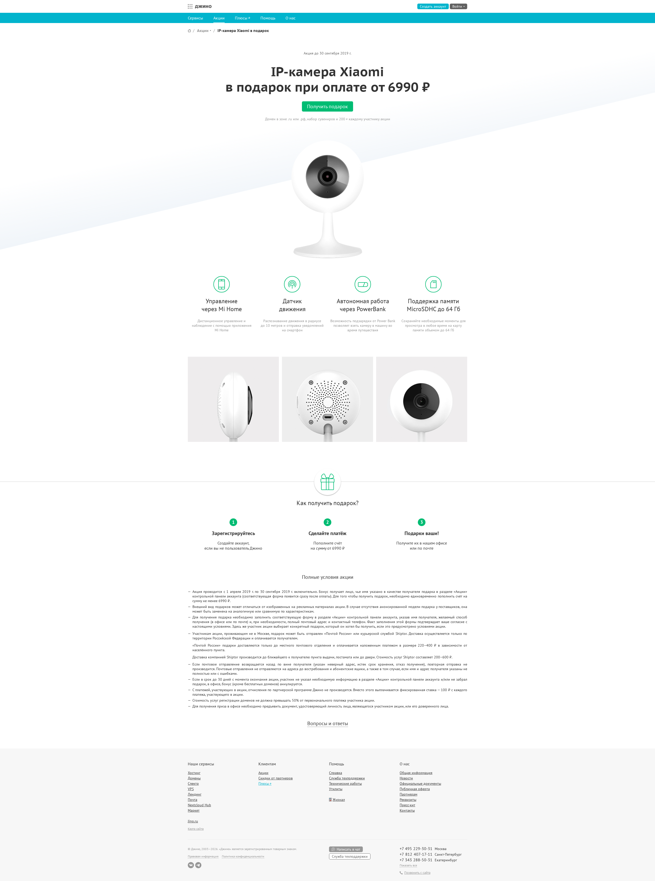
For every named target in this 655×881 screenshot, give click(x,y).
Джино (203, 6)
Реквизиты (408, 799)
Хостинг (194, 772)
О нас (291, 17)
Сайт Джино (189, 30)
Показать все (408, 865)
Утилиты (335, 789)
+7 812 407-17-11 (416, 854)
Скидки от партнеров (275, 778)
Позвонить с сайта (417, 873)
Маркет (194, 810)
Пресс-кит (407, 805)
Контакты (407, 810)
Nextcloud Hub (199, 805)
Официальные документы (420, 783)
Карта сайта (196, 829)
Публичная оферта (415, 789)
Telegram (198, 865)
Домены (194, 778)
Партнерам (408, 794)
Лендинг (194, 794)
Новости (406, 778)
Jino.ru (193, 821)
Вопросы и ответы (327, 723)
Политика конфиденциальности (243, 856)
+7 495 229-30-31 (416, 848)
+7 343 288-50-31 (416, 859)
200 (342, 119)
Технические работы (345, 783)
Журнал (339, 799)
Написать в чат (348, 849)
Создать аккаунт (433, 6)
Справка (335, 772)
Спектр (193, 783)
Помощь (267, 17)
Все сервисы (189, 6)
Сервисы (195, 17)
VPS (191, 789)
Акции (219, 17)
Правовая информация (203, 856)
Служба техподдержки (347, 778)
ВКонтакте (191, 865)
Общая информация (416, 772)
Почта (192, 799)
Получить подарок (327, 106)
